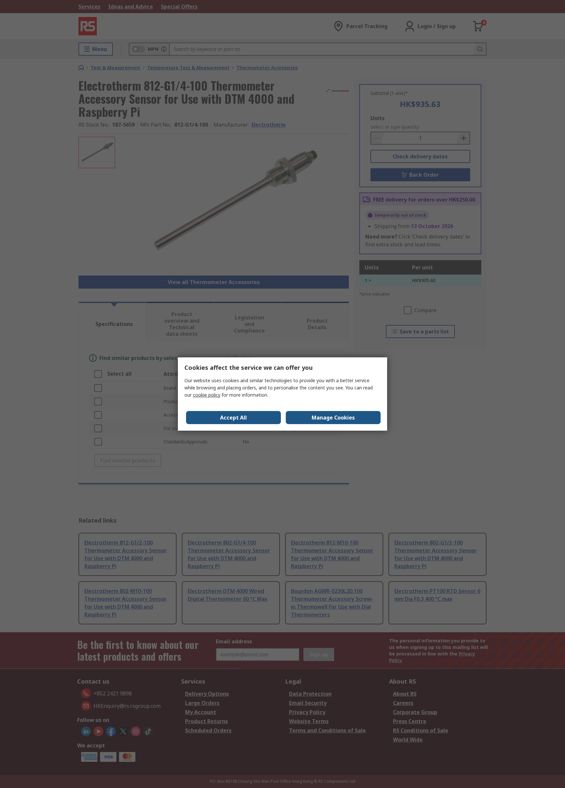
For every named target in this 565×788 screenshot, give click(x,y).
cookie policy (206, 395)
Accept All (233, 417)
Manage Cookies (333, 417)
